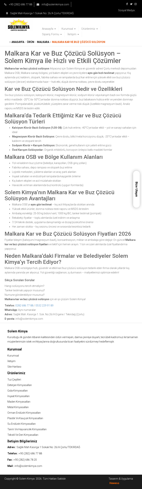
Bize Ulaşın (136, 189)
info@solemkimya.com (55, 4)
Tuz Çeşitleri (14, 379)
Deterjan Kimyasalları (19, 385)
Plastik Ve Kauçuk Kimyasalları (25, 418)
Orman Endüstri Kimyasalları (24, 412)
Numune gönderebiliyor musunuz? (25, 294)
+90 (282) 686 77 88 (20, 4)
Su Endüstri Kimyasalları (21, 423)
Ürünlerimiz (88, 28)
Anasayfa (48, 28)
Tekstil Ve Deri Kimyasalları (22, 434)
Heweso (114, 483)
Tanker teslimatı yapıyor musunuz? (25, 290)
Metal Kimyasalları (18, 407)
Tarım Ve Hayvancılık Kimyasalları (27, 429)
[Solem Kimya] (19, 25)
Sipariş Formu (51, 34)
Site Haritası (14, 366)
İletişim (72, 34)
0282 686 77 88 (24, 305)
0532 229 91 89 (44, 305)
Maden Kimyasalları (18, 401)
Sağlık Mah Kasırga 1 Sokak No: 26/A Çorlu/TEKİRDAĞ (42, 13)
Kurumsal (68, 28)
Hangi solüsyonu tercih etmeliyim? (24, 285)
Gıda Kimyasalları (17, 390)
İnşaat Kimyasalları (18, 396)
